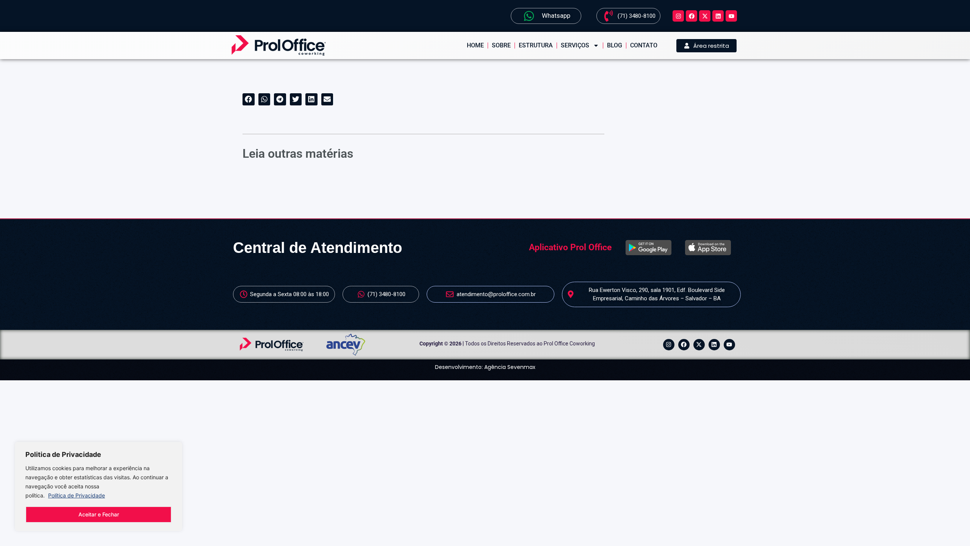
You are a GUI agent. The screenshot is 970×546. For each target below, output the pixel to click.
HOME (475, 45)
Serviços (575, 45)
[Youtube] (731, 16)
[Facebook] (691, 16)
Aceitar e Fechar (98, 514)
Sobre (501, 45)
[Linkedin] (718, 16)
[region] (98, 486)
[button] (248, 99)
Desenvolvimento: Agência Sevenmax (485, 367)
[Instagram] (678, 16)
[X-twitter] (704, 16)
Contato (643, 45)
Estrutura (536, 45)
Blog (614, 45)
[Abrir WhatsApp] (951, 526)
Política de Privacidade (76, 495)
